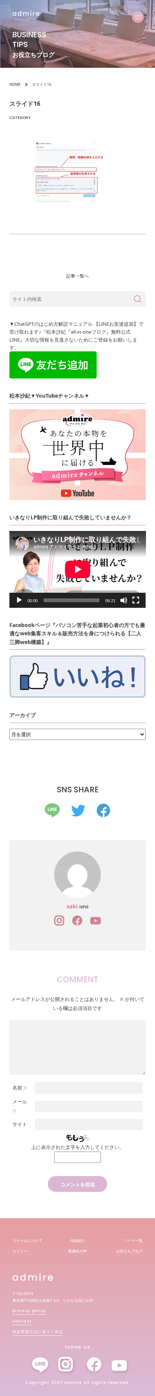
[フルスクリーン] (136, 600)
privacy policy (29, 1311)
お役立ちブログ (129, 1251)
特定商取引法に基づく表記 (37, 1332)
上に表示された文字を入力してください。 (77, 1147)
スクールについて (27, 1240)
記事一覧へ (77, 276)
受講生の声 (77, 1251)
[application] (77, 569)
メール (19, 1106)
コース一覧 (133, 1240)
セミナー (19, 1251)
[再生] (19, 600)
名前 (19, 1087)
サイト (19, 1124)
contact (22, 1321)
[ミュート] (124, 600)
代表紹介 (77, 1240)
